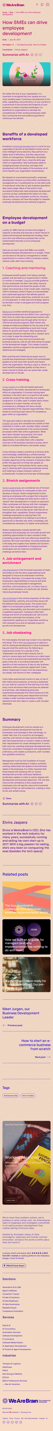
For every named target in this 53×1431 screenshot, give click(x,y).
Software (13, 1290)
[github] (12, 1422)
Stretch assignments (11, 487)
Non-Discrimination (31, 1418)
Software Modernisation (12, 1342)
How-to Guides (28, 1096)
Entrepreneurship (11, 1096)
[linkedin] (3, 1422)
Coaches (28, 280)
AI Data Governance (11, 1304)
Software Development (12, 1335)
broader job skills (10, 423)
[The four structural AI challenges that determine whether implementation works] (26, 899)
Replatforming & (9, 1307)
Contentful (7, 1294)
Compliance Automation (12, 1311)
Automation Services (11, 1332)
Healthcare (7, 1367)
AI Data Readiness (10, 1300)
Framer (16, 1294)
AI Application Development (14, 1346)
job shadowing (29, 642)
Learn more (11, 1200)
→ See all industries (11, 1384)
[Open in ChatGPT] (36, 54)
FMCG (5, 1370)
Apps (4, 1290)
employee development (24, 146)
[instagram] (8, 1422)
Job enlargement (10, 569)
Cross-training (9, 386)
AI (46, 1418)
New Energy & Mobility (12, 1373)
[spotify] (16, 1422)
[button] (42, 4)
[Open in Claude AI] (40, 54)
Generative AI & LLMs (11, 1287)
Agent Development (22, 1349)
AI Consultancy (9, 1328)
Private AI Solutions (10, 1297)
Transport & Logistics (11, 1363)
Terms (11, 1418)
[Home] (13, 5)
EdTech (5, 1377)
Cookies (42, 1418)
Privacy (17, 1418)
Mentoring (7, 311)
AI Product (6, 1349)
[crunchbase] (20, 1422)
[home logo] (26, 1401)
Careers (5, 1418)
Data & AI (6, 1325)
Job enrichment (9, 598)
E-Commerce (8, 1339)
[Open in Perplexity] (32, 54)
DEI (22, 1418)
